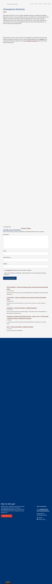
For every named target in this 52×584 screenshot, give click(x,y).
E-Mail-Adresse (7, 257)
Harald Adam (10, 308)
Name (5, 251)
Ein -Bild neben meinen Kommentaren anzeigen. (18, 270)
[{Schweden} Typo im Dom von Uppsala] (26, 180)
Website (5, 263)
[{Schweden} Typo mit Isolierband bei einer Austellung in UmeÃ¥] (26, 129)
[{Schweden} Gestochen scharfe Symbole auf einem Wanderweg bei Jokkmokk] (26, 210)
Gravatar (8, 270)
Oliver (8, 326)
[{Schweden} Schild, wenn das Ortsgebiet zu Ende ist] (26, 171)
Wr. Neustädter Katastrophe (31, 41)
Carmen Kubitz (10, 297)
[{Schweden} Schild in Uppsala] (26, 89)
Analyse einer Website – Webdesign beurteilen (25, 308)
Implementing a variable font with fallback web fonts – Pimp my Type (23, 316)
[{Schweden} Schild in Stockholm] (26, 80)
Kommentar (6, 234)
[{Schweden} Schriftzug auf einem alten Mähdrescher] (26, 190)
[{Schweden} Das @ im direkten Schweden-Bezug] (26, 110)
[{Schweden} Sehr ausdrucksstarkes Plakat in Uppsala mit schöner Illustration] (26, 69)
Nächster (29, 228)
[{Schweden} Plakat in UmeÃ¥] (26, 159)
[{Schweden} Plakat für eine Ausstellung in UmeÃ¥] (26, 150)
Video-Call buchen (6, 515)
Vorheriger (23, 228)
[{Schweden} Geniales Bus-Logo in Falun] (26, 30)
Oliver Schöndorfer (11, 287)
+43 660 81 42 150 (43, 509)
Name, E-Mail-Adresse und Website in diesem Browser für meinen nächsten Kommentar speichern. (25, 273)
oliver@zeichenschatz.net (43, 510)
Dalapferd (42, 39)
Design (4, 11)
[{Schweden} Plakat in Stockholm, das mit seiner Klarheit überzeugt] (26, 59)
